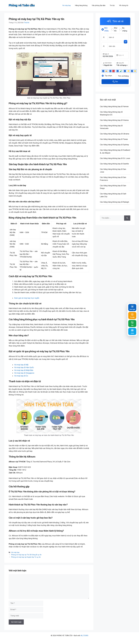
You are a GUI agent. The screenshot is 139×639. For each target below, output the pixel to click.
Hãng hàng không (81, 5)
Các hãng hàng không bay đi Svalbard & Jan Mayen (115, 151)
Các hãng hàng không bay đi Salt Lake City (113, 195)
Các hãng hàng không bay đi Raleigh (114, 202)
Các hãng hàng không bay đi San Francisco (113, 178)
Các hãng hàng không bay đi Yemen (114, 106)
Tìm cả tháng (123, 76)
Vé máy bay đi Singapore (24, 373)
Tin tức (112, 5)
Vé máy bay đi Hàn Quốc (24, 367)
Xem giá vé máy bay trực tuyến (26, 298)
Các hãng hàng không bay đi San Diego (113, 186)
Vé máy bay (66, 5)
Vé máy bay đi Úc (21, 376)
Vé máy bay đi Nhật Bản (23, 370)
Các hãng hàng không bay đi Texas (114, 139)
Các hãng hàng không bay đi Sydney (114, 145)
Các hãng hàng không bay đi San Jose (113, 170)
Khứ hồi (115, 29)
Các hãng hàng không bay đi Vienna (114, 120)
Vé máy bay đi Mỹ (21, 365)
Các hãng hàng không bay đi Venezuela (111, 126)
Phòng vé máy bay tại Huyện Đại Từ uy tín (26, 557)
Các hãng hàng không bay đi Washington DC (111, 113)
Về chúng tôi (123, 5)
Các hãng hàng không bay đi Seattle (114, 164)
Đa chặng (124, 29)
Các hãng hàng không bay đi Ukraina (114, 134)
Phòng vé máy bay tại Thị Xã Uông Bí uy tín (26, 555)
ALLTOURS (84, 636)
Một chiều (106, 29)
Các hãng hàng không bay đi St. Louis (115, 158)
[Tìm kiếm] (127, 218)
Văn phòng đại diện (98, 5)
